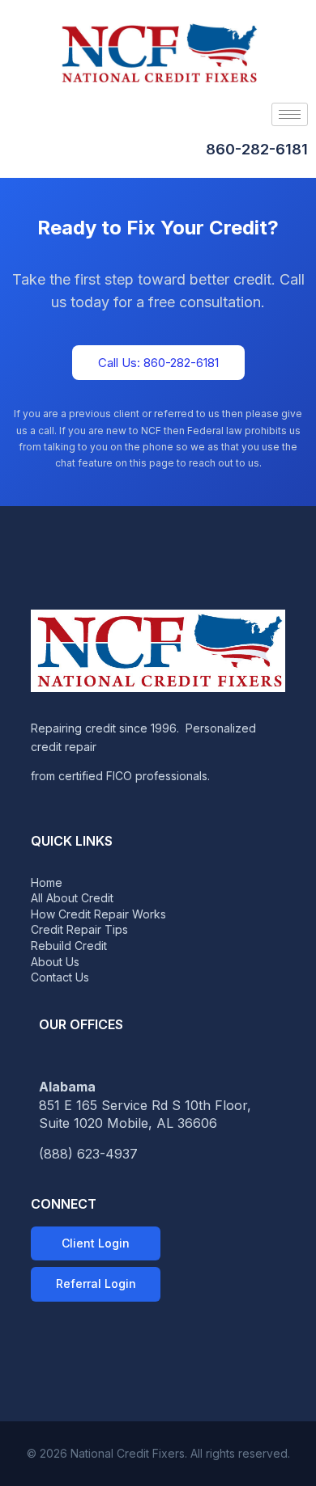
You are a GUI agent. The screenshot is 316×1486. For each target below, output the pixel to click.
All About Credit (72, 898)
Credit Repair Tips (79, 929)
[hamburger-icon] (289, 114)
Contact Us (60, 977)
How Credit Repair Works (98, 914)
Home (46, 882)
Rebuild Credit (69, 945)
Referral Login (96, 1283)
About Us (55, 962)
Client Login (96, 1243)
